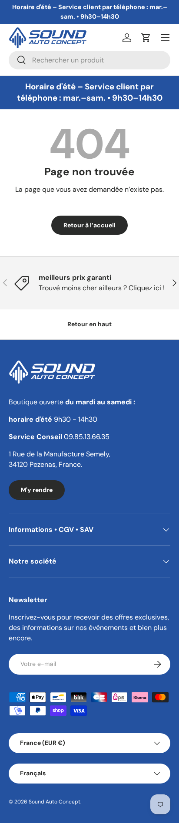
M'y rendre (37, 490)
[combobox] (89, 60)
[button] (146, 37)
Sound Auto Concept (54, 801)
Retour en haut (89, 324)
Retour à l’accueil (89, 225)
